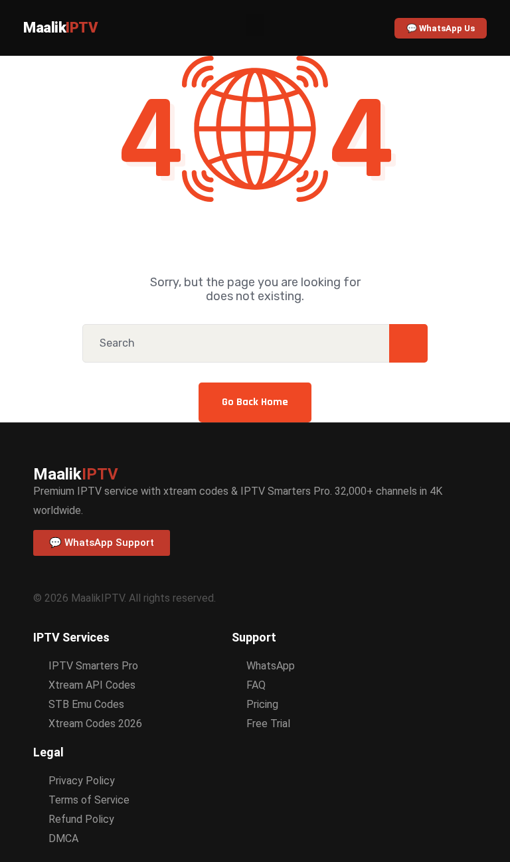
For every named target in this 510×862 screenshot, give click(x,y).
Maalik (60, 27)
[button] (255, 25)
